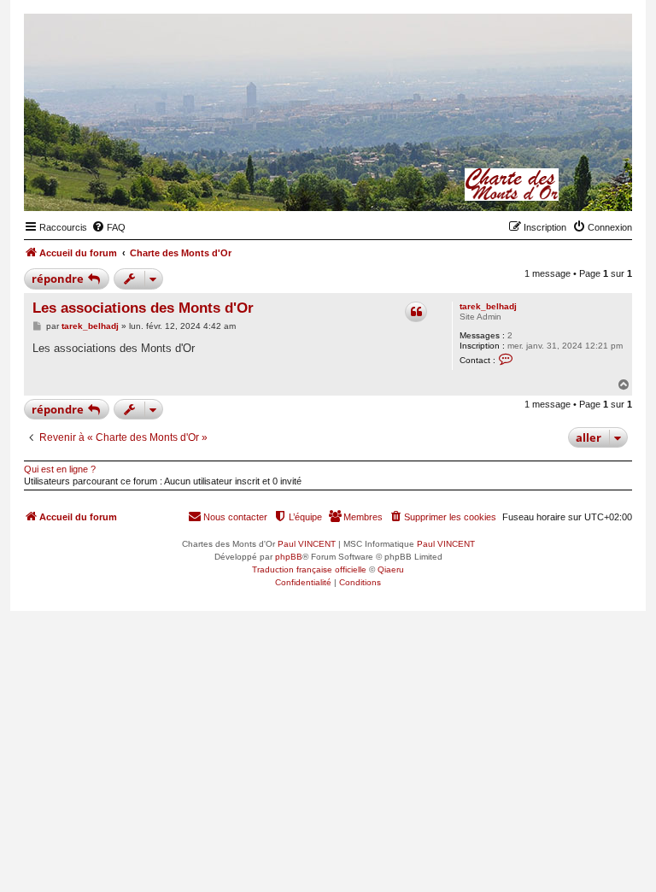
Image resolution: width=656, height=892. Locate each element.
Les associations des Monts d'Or (143, 308)
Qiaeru (391, 569)
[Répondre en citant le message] (416, 312)
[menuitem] (108, 227)
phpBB (288, 556)
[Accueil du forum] (535, 184)
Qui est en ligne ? (60, 469)
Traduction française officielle (309, 569)
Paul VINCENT (307, 544)
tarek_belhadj (488, 306)
